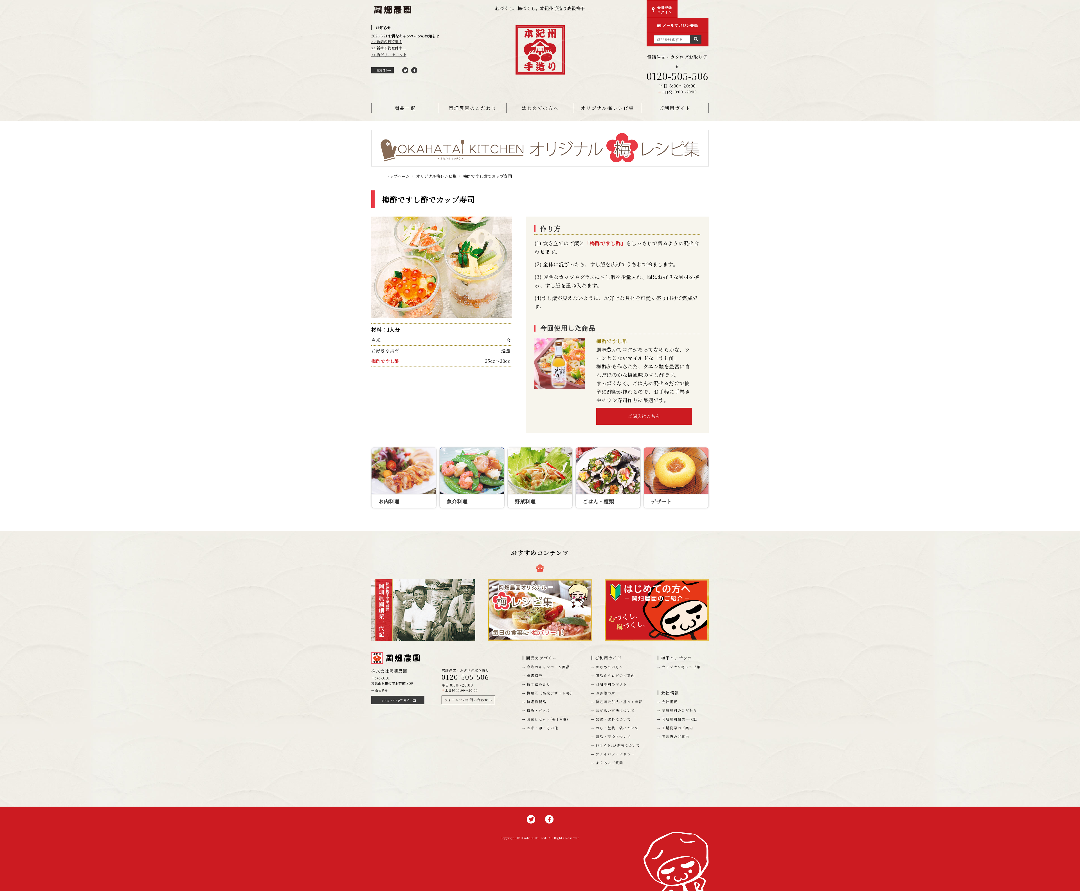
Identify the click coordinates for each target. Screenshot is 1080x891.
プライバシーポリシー (615, 754)
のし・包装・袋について (617, 727)
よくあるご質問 (609, 762)
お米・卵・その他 (542, 727)
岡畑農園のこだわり (473, 107)
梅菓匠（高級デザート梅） (550, 692)
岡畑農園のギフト (611, 684)
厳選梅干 (535, 675)
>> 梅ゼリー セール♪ (388, 54)
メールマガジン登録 (680, 25)
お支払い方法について (615, 710)
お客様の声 (605, 692)
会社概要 (670, 701)
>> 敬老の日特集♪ (386, 41)
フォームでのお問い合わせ (466, 699)
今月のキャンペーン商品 (548, 666)
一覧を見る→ (382, 70)
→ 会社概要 (379, 690)
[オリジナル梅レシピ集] (540, 134)
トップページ (397, 176)
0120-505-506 (677, 76)
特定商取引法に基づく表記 (619, 701)
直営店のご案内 (675, 736)
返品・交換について (613, 736)
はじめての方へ (540, 107)
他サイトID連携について (618, 745)
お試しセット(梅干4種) (547, 719)
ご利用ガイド (675, 107)
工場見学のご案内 (677, 727)
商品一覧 (405, 107)
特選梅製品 (536, 701)
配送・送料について (613, 719)
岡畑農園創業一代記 (679, 719)
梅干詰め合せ (538, 684)
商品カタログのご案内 (615, 675)
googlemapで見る (396, 700)
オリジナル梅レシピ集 (607, 107)
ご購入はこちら (644, 416)
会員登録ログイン (664, 10)
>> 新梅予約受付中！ (388, 48)
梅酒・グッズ (538, 710)
